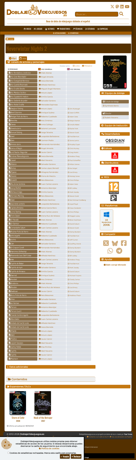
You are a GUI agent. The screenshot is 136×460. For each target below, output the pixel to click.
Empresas (104, 28)
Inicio (28, 28)
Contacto (74, 437)
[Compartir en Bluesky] (114, 243)
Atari (14, 58)
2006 (24, 58)
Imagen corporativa (61, 437)
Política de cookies (50, 448)
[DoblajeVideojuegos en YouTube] (127, 7)
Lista (77, 66)
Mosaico (88, 66)
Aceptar (65, 456)
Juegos (39, 28)
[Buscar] (121, 14)
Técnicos (78, 28)
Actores (50, 28)
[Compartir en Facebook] (124, 243)
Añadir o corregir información (115, 264)
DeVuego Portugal (85, 457)
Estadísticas (74, 33)
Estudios (91, 28)
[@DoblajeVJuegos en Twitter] (112, 7)
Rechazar (77, 456)
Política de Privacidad (43, 437)
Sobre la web (13, 437)
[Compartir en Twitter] (106, 243)
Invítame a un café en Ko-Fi (99, 437)
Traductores (64, 28)
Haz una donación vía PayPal (121, 437)
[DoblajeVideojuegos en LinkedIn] (122, 7)
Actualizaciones (60, 33)
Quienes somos (27, 437)
